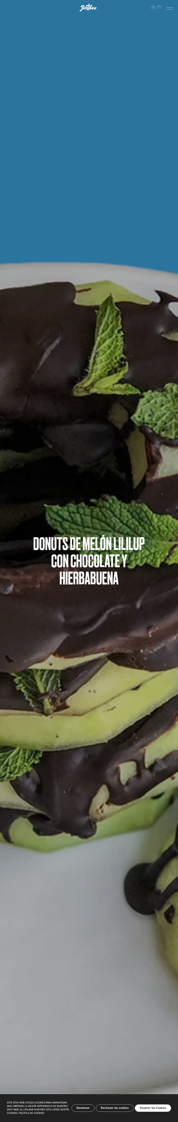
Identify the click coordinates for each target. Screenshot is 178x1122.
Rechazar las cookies (115, 1108)
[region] (89, 1108)
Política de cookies (31, 1113)
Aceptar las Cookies (153, 1108)
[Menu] (169, 8)
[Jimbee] (88, 7)
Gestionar (83, 1108)
